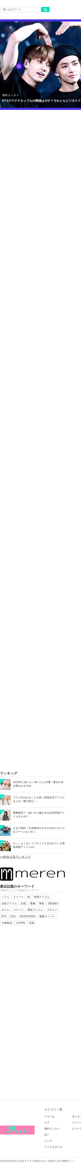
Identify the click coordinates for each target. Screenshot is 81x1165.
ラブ (46, 1122)
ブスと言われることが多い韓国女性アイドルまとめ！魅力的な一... (39, 799)
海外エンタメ (52, 1128)
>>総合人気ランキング (15, 856)
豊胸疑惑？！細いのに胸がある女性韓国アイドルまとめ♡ (39, 814)
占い (46, 1134)
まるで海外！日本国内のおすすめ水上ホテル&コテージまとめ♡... (39, 830)
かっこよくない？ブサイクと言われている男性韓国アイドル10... (39, 845)
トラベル (49, 1116)
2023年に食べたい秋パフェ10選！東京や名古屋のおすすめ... (38, 784)
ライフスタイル (53, 1146)
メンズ (48, 1140)
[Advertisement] (40, 726)
